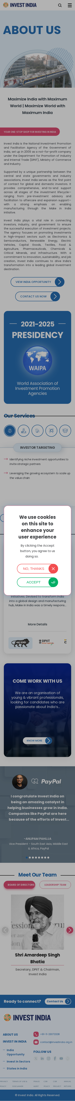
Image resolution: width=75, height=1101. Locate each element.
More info (44, 556)
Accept (34, 582)
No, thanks (33, 569)
